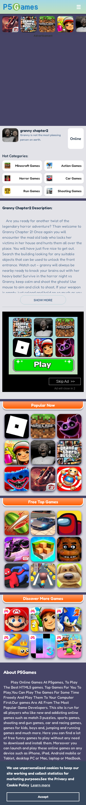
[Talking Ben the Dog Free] (69, 575)
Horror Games (29, 178)
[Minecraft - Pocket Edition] (47, 24)
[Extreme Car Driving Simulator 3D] (43, 523)
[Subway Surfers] (65, 24)
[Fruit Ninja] (17, 523)
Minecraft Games (27, 166)
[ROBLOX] (17, 426)
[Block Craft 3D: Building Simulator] (43, 549)
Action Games (71, 166)
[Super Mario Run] (17, 619)
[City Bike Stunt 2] (17, 549)
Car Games (73, 178)
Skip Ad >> (65, 381)
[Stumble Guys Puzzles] (69, 646)
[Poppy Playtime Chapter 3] (69, 426)
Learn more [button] (40, 785)
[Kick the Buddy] (69, 479)
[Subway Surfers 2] (43, 619)
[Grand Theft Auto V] (29, 24)
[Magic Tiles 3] (43, 646)
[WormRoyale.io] (17, 646)
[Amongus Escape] (69, 523)
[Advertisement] (43, 80)
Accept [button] (43, 797)
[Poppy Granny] (17, 479)
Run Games (31, 191)
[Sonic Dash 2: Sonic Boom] (69, 619)
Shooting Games (69, 191)
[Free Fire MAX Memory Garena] (10, 24)
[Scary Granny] (43, 452)
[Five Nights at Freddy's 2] (69, 549)
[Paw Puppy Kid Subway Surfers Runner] (43, 575)
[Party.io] (17, 575)
